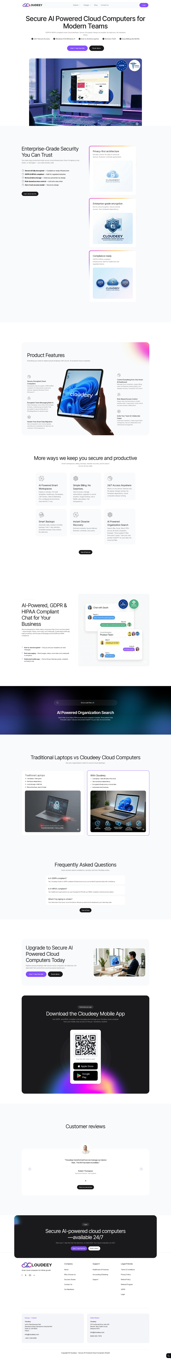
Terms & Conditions (128, 1270)
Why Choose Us (70, 1275)
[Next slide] (141, 1169)
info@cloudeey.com (32, 1334)
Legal (123, 1294)
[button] (85, 1180)
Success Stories (70, 1279)
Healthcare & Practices (101, 1270)
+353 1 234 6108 (31, 1338)
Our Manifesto (69, 1289)
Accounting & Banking (100, 1275)
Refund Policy (126, 1279)
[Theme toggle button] (168, 1355)
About (66, 1270)
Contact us (105, 5)
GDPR (123, 1289)
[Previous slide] (30, 1169)
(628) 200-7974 (96, 1336)
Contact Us (68, 1284)
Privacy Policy (126, 1275)
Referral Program (127, 1284)
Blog (95, 5)
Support (95, 1279)
